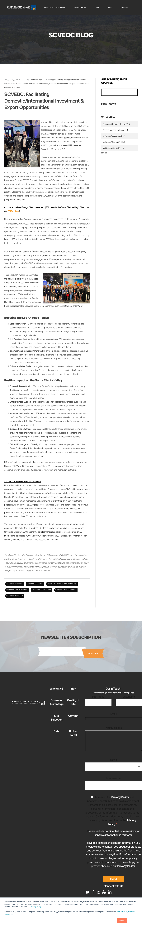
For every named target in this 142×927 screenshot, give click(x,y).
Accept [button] (121, 920)
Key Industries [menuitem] (80, 7)
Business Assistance (12, 87)
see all (104, 152)
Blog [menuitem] (110, 7)
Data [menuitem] (97, 7)
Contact (73, 715)
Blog (73, 688)
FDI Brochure (13, 211)
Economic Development (58, 83)
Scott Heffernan (36, 80)
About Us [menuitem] (124, 7)
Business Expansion (114, 148)
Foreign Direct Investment (79, 83)
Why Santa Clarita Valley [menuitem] (54, 7)
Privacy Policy (36, 906)
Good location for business (37, 83)
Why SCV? (56, 688)
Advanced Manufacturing (116, 124)
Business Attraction (71, 80)
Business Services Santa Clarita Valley (62, 584)
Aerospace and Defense (115, 130)
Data (56, 731)
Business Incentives (55, 80)
